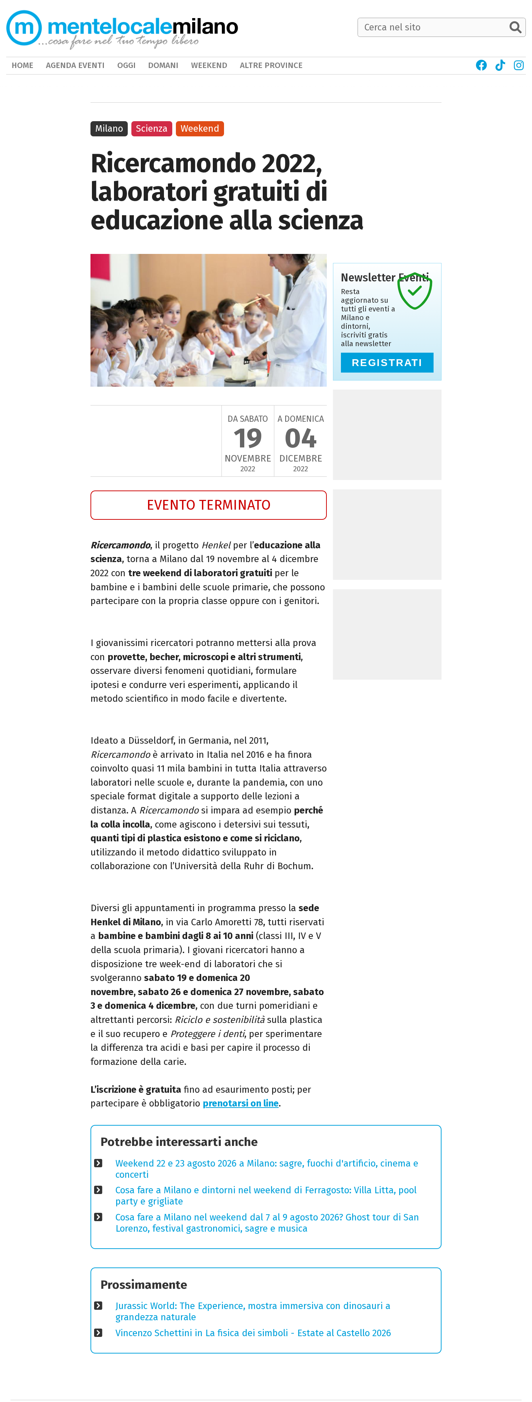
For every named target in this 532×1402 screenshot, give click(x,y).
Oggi (126, 65)
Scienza (152, 128)
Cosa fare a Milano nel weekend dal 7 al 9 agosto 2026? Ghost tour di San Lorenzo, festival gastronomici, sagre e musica (267, 1223)
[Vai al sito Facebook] (481, 65)
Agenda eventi (75, 65)
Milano (109, 128)
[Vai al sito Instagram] (519, 65)
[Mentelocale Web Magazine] (102, 28)
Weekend (200, 128)
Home (22, 65)
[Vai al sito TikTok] (500, 65)
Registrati (387, 362)
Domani (163, 65)
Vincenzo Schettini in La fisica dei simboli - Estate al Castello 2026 (253, 1333)
